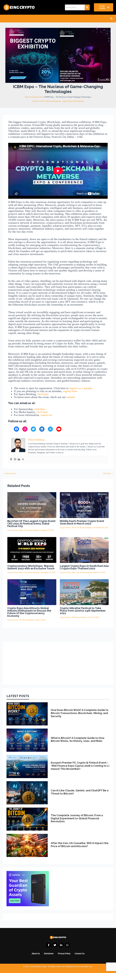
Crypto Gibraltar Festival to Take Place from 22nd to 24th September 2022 (83, 611)
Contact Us (79, 953)
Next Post (108, 474)
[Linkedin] (19, 459)
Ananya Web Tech (84, 966)
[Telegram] (50, 429)
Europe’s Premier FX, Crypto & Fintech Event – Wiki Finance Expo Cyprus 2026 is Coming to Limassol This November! (80, 765)
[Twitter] (33, 429)
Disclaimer (49, 953)
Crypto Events (67, 101)
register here (70, 391)
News (21, 530)
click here (43, 394)
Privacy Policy (64, 953)
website (70, 397)
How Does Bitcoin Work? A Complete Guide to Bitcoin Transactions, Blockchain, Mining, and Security (79, 713)
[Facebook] (16, 429)
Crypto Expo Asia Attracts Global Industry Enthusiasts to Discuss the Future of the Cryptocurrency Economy (29, 612)
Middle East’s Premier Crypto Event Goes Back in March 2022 (82, 522)
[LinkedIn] (41, 429)
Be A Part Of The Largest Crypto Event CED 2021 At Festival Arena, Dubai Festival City (31, 524)
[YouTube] (58, 429)
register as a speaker (81, 388)
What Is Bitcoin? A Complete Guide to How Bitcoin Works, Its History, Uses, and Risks (77, 739)
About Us (36, 953)
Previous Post (9, 474)
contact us (46, 414)
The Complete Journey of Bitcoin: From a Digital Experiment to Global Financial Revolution (77, 818)
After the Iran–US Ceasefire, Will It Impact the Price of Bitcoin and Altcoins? (80, 845)
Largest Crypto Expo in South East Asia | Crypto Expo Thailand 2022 (84, 567)
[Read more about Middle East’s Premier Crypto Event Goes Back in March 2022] (84, 505)
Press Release (79, 101)
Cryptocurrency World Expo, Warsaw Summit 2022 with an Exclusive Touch (30, 567)
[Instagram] (24, 429)
